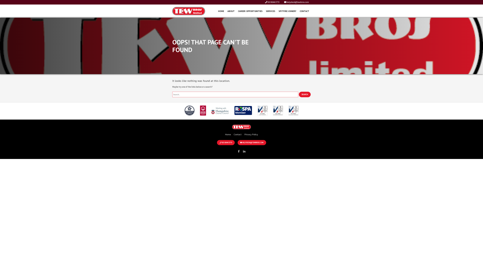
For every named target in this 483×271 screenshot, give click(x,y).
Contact (304, 11)
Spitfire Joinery (287, 11)
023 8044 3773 (273, 2)
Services (270, 11)
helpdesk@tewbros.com (297, 2)
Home (221, 11)
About (231, 11)
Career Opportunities (250, 11)
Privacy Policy (251, 134)
